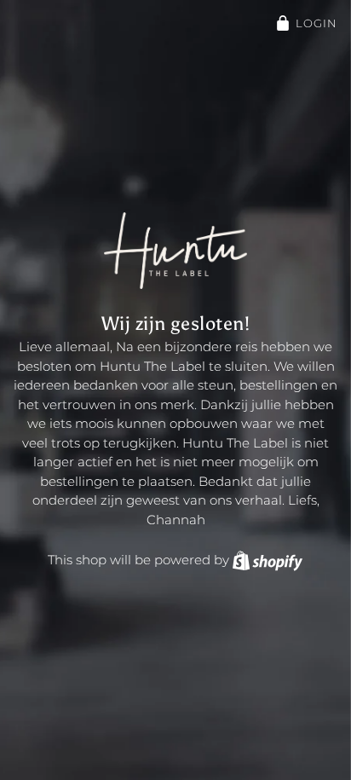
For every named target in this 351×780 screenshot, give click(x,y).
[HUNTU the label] (175, 249)
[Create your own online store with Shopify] (267, 560)
